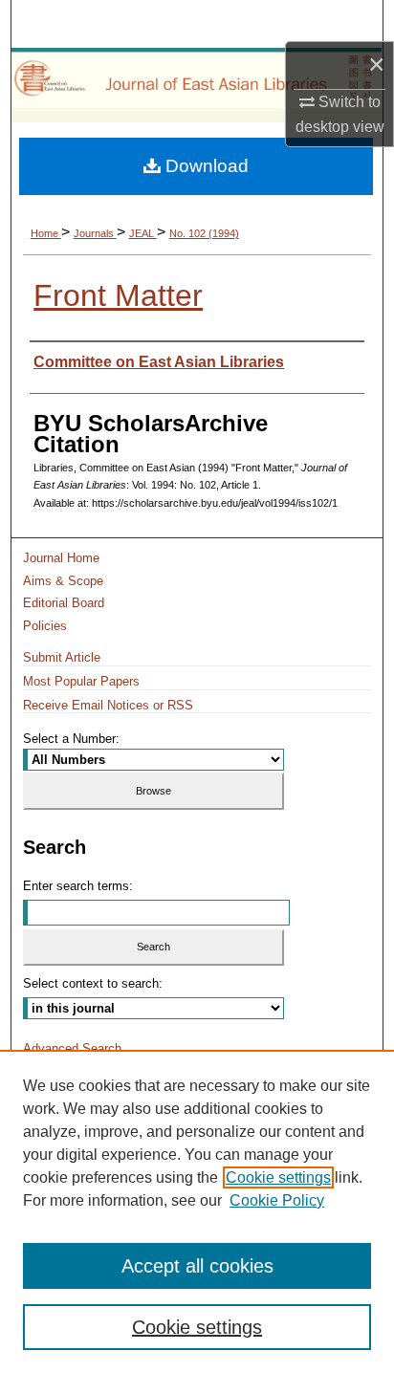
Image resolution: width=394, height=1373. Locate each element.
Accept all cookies (197, 1265)
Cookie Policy (277, 1200)
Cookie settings (278, 1177)
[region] (197, 1211)
